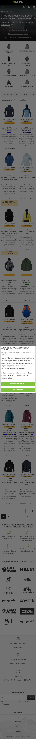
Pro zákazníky (18, 717)
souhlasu (6, 704)
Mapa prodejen (18, 647)
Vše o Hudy (18, 712)
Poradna (18, 721)
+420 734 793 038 (19, 660)
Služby (18, 726)
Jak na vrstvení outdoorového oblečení (18, 38)
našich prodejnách (9, 553)
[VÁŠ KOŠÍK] (33, 7)
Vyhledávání (24, 7)
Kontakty (18, 731)
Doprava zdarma (7, 536)
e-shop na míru (17, 736)
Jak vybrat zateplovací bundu (18, 30)
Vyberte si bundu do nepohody (18, 34)
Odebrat (14, 100)
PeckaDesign (26, 736)
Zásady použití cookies (14, 376)
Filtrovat (10, 94)
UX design (9, 736)
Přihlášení (28, 7)
